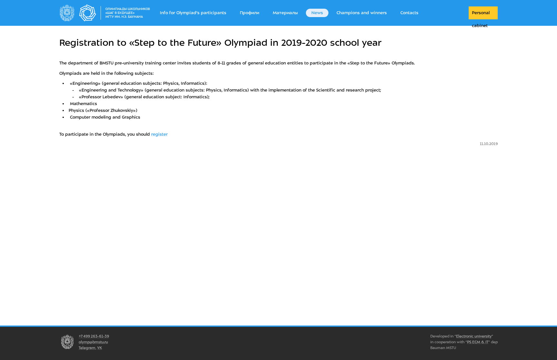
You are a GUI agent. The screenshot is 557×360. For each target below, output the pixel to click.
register (159, 134)
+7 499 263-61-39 (94, 336)
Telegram (87, 348)
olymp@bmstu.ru (93, 342)
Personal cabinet (481, 14)
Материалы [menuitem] (285, 12)
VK (99, 348)
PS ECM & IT (477, 342)
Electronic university (474, 336)
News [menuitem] (317, 12)
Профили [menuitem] (249, 12)
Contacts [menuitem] (409, 12)
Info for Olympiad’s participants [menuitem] (193, 12)
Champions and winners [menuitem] (362, 12)
